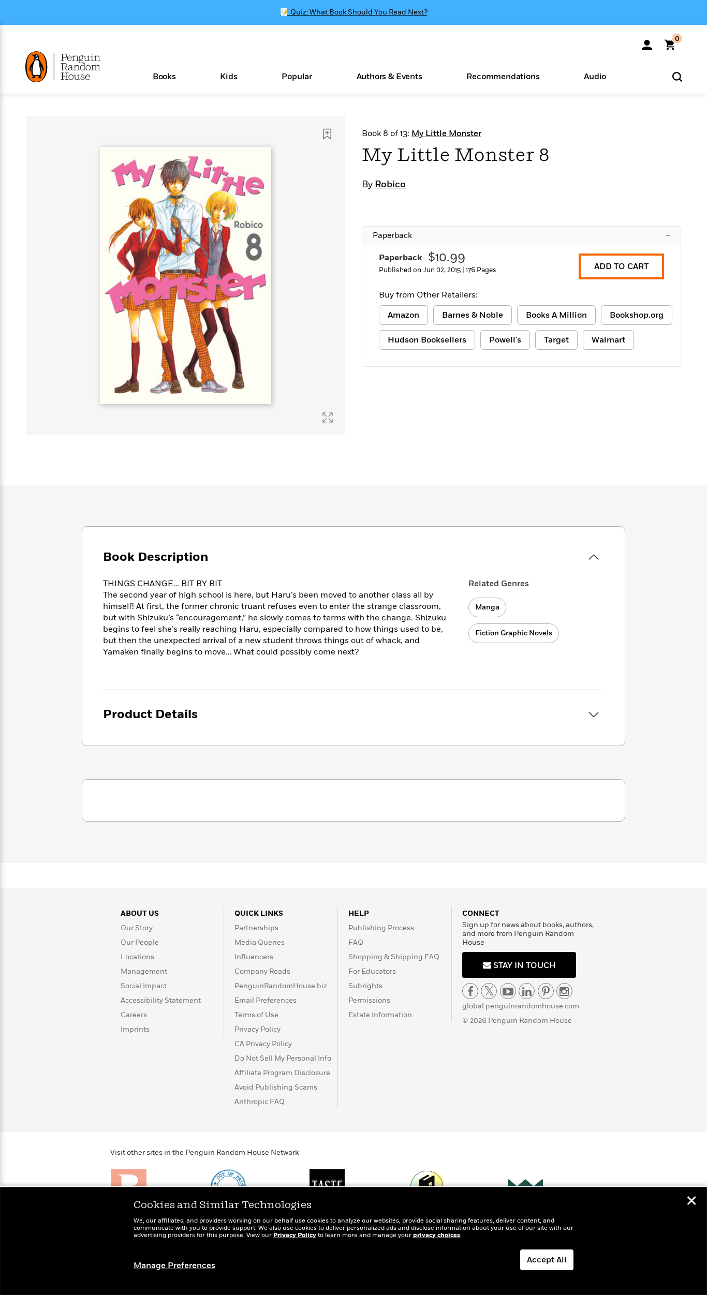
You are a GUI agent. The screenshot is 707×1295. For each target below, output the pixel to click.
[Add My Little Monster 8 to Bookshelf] (327, 134)
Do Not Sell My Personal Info (282, 1058)
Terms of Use (256, 1015)
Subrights (365, 986)
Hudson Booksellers (427, 340)
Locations (137, 957)
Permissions (369, 1000)
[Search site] (677, 76)
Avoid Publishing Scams (275, 1087)
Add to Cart (621, 266)
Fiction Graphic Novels (513, 633)
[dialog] (353, 1241)
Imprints (135, 1029)
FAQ (355, 942)
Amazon (403, 315)
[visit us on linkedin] (527, 991)
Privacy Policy (257, 1029)
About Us (140, 913)
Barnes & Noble (472, 315)
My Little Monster (446, 133)
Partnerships (256, 928)
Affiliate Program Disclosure (282, 1073)
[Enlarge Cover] (327, 417)
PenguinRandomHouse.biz (280, 986)
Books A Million (556, 315)
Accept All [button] (547, 1260)
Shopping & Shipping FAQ (393, 957)
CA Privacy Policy (263, 1044)
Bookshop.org (637, 315)
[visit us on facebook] (470, 991)
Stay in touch (523, 965)
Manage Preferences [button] (174, 1265)
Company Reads (262, 971)
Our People (140, 942)
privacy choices (436, 1235)
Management (144, 971)
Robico (390, 184)
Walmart (608, 340)
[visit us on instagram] (564, 991)
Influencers (253, 957)
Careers (134, 1015)
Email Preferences (265, 1000)
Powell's (505, 340)
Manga (487, 607)
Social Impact (144, 986)
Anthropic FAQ (259, 1102)
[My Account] (647, 41)
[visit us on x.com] (489, 991)
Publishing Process (381, 928)
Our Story (137, 928)
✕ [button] (691, 1202)
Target (556, 340)
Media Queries (259, 942)
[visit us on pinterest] (546, 991)
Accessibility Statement (161, 1000)
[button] (164, 75)
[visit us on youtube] (508, 991)
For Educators (372, 971)
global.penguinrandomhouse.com (520, 1006)
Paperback (521, 235)
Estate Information (380, 1015)
